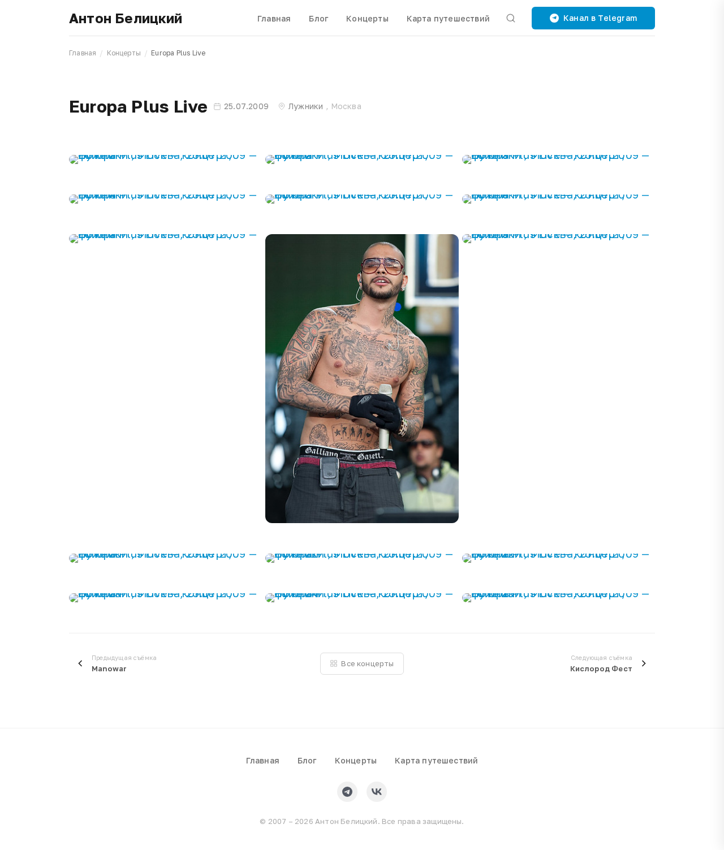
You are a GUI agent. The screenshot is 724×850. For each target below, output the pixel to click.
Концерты (367, 18)
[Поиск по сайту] (510, 18)
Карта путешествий (448, 18)
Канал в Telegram (600, 18)
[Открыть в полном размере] (165, 159)
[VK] (377, 792)
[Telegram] (347, 792)
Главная (274, 18)
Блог (318, 18)
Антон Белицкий (126, 18)
